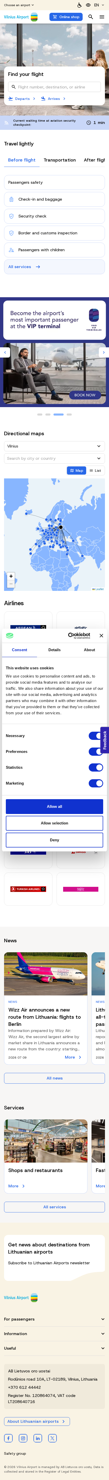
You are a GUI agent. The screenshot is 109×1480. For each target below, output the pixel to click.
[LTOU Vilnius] (21, 1297)
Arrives (54, 98)
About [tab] (89, 650)
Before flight (21, 160)
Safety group (15, 1453)
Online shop (69, 17)
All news (55, 1078)
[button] (11, 576)
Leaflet (99, 589)
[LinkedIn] (37, 1438)
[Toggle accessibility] (88, 5)
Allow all (54, 806)
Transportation (60, 160)
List (98, 470)
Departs (22, 98)
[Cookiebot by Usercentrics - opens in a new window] (68, 636)
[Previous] (5, 352)
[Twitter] (52, 1438)
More (74, 1057)
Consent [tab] (19, 650)
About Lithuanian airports (33, 1421)
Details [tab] (54, 650)
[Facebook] (8, 1438)
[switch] (96, 752)
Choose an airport (17, 5)
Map (79, 470)
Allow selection (54, 823)
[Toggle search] (91, 17)
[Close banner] (101, 635)
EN (96, 5)
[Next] (104, 352)
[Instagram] (23, 1438)
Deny (54, 840)
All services (54, 1207)
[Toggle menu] (102, 17)
